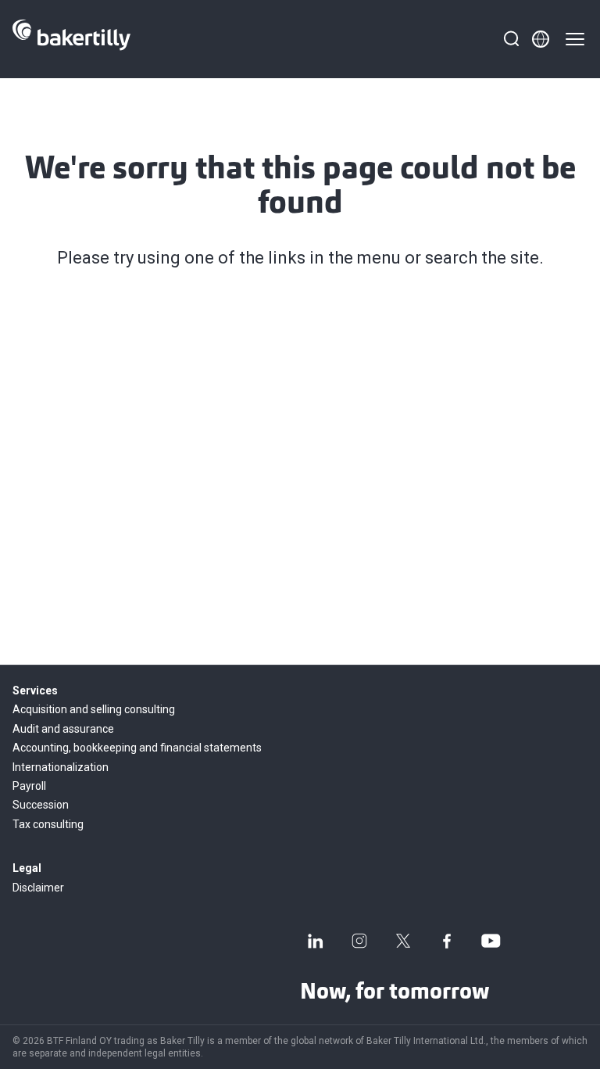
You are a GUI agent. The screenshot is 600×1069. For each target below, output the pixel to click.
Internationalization (60, 767)
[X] (403, 940)
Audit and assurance (63, 729)
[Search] (510, 39)
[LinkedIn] (315, 940)
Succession (40, 804)
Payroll (29, 786)
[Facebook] (446, 940)
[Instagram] (359, 940)
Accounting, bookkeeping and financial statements (137, 747)
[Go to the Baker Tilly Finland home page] (71, 39)
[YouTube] (490, 940)
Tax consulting (48, 824)
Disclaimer (38, 887)
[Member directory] (540, 39)
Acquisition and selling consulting (93, 709)
